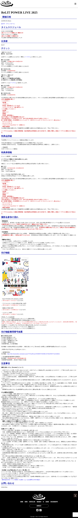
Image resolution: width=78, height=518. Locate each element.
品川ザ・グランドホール (8, 23)
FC (43, 502)
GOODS (47, 502)
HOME (21, 502)
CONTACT (39, 506)
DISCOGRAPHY (54, 502)
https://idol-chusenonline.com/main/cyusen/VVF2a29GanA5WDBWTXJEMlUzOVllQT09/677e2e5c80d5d (33, 353)
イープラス (27, 57)
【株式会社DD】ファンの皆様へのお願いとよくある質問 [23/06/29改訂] (20, 479)
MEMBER (39, 502)
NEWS (26, 502)
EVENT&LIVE (32, 502)
